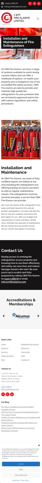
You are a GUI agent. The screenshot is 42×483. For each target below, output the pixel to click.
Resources (25, 348)
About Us (4, 348)
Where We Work (7, 356)
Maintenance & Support (30, 344)
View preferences (21, 475)
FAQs (23, 356)
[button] (39, 445)
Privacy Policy (25, 480)
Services (4, 352)
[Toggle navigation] (38, 19)
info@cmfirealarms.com (15, 6)
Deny (21, 469)
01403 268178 (11, 3)
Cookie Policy (16, 480)
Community (25, 352)
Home (3, 344)
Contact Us (25, 360)
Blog (3, 360)
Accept (21, 464)
